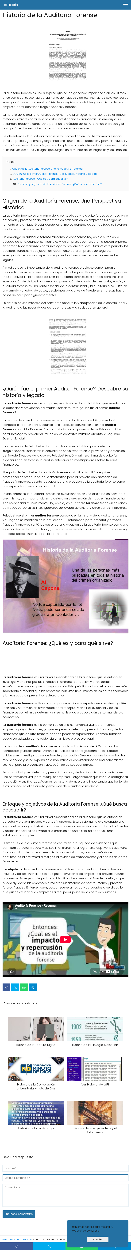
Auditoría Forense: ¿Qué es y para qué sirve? (40, 179)
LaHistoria (10, 5)
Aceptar (98, 1239)
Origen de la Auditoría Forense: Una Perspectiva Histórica (47, 169)
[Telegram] (33, 987)
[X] (15, 987)
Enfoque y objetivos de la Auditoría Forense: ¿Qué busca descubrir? (60, 184)
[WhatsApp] (24, 987)
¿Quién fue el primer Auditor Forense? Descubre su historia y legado (55, 174)
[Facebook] (6, 987)
